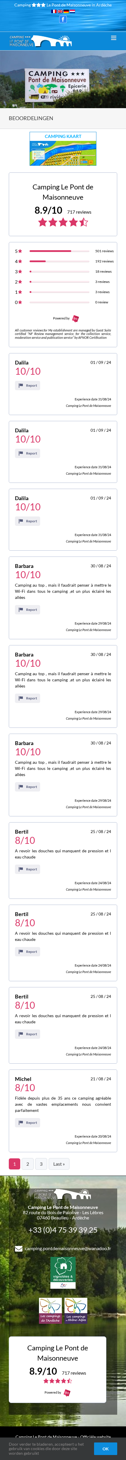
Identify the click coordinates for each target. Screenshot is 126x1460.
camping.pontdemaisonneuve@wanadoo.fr (68, 1248)
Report (31, 385)
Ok (106, 1448)
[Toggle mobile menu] (114, 38)
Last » (59, 1164)
